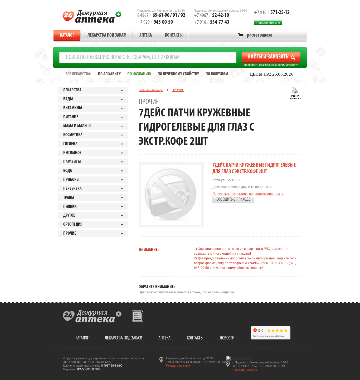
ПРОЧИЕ (178, 90)
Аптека (145, 35)
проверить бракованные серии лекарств (271, 64)
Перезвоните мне (268, 22)
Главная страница (151, 90)
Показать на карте (178, 365)
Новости (227, 338)
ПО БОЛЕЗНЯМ (217, 74)
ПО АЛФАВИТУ (109, 74)
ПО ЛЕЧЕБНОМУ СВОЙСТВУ (178, 74)
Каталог (67, 35)
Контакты (174, 35)
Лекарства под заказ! (106, 35)
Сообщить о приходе (233, 199)
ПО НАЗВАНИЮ (139, 74)
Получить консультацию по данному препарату (247, 194)
